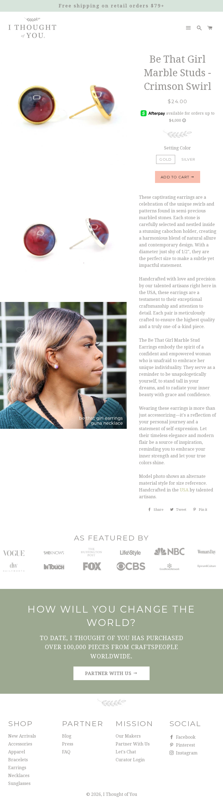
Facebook (185, 737)
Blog (66, 736)
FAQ (66, 751)
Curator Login (130, 759)
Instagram (186, 753)
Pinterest (185, 745)
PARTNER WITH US (109, 673)
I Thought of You (120, 794)
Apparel (16, 751)
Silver (188, 159)
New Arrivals (22, 736)
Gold (165, 159)
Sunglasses (19, 783)
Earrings (17, 767)
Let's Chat (126, 751)
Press (67, 744)
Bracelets (18, 759)
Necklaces (18, 775)
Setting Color (177, 148)
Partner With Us (133, 744)
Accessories (20, 744)
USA (184, 490)
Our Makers (128, 736)
